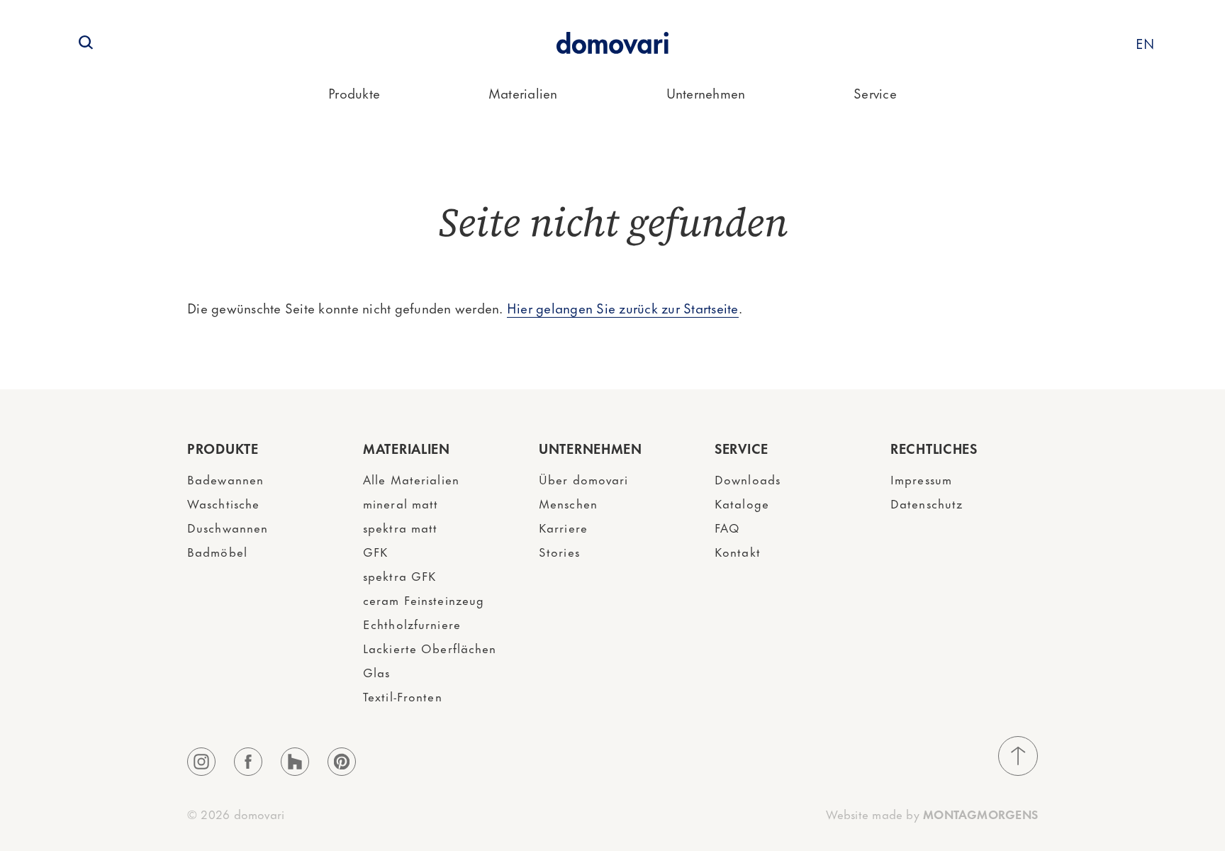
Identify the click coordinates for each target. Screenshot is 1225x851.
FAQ (727, 527)
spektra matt (400, 527)
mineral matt (400, 503)
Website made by (932, 813)
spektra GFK (399, 575)
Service (875, 92)
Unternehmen (706, 92)
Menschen (568, 503)
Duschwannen (227, 527)
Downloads (748, 478)
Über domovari (584, 478)
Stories (559, 551)
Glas (376, 671)
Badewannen (225, 478)
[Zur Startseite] (612, 43)
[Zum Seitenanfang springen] (1018, 756)
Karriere (563, 527)
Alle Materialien (411, 478)
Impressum (921, 478)
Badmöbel (217, 551)
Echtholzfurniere (412, 623)
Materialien (523, 92)
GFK (375, 551)
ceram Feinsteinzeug (423, 599)
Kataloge (742, 503)
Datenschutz (926, 503)
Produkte (354, 92)
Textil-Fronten (402, 695)
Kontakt (738, 551)
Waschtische (223, 503)
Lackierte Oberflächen (430, 647)
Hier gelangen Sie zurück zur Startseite (623, 307)
